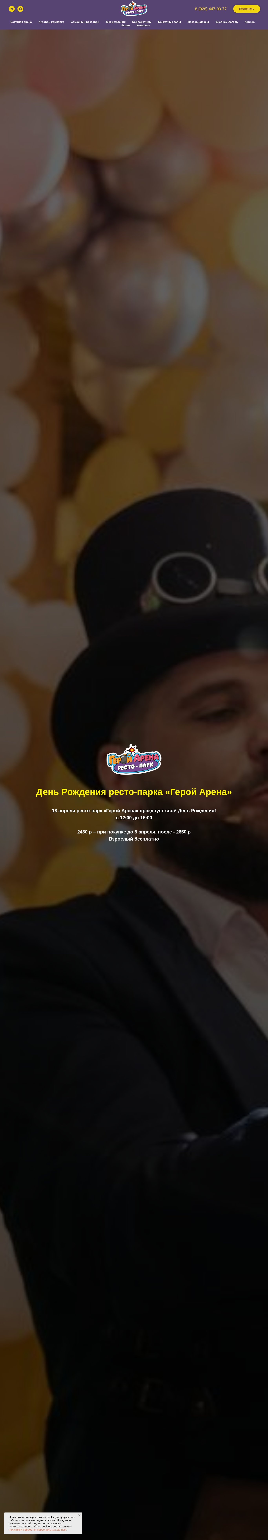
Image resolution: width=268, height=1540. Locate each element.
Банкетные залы (169, 21)
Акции (125, 25)
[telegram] (12, 9)
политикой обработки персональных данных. (38, 1529)
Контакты (143, 25)
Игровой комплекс (51, 21)
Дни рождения (116, 21)
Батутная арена (21, 21)
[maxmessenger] (20, 9)
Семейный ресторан (85, 21)
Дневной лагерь (227, 21)
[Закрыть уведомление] (79, 1515)
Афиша (250, 21)
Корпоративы (141, 21)
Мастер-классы (198, 21)
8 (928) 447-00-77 (211, 9)
